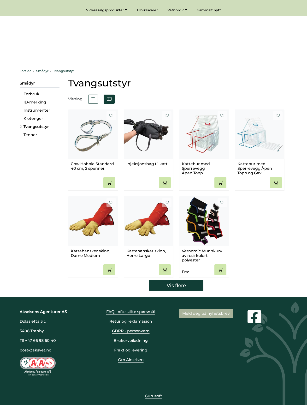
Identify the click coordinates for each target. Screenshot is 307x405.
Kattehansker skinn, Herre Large (146, 253)
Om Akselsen (131, 359)
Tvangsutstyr (36, 126)
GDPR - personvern (131, 331)
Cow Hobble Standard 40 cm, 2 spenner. (92, 166)
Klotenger (33, 118)
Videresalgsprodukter (105, 10)
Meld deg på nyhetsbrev (206, 313)
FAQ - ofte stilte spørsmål (130, 311)
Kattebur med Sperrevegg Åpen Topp (196, 168)
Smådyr (27, 83)
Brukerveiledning (131, 340)
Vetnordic (175, 10)
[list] (93, 99)
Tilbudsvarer (147, 10)
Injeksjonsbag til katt (147, 164)
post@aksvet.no (35, 350)
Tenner (30, 135)
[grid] (109, 99)
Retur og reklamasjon (130, 321)
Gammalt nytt (209, 10)
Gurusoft (153, 396)
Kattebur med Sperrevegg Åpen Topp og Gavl (254, 168)
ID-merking (35, 102)
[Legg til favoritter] (111, 115)
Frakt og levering (130, 350)
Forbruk (31, 94)
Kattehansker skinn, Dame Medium (90, 253)
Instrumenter (37, 110)
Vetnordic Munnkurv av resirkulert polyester (202, 255)
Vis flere (176, 285)
